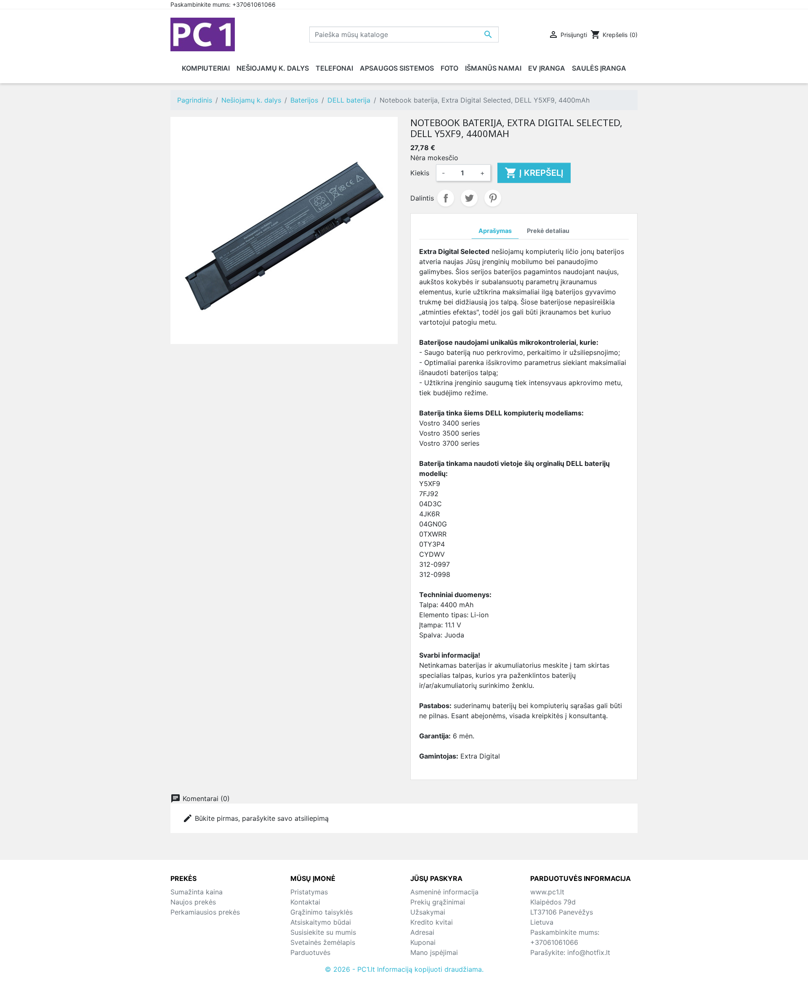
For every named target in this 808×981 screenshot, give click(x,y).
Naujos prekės (193, 902)
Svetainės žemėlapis (322, 942)
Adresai (422, 932)
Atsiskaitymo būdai (320, 922)
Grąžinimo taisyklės (321, 912)
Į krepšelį (534, 173)
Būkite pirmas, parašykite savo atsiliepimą (256, 818)
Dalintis (445, 198)
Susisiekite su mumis (323, 932)
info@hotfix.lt (588, 952)
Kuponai (423, 942)
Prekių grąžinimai (437, 902)
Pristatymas (309, 892)
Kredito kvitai (431, 922)
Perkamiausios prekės (205, 912)
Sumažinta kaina (196, 892)
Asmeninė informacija (444, 892)
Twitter (469, 198)
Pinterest (492, 198)
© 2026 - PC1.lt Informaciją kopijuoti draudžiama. (404, 969)
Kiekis (419, 173)
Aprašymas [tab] (495, 230)
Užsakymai (427, 912)
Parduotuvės (310, 952)
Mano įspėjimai (434, 952)
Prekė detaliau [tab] (548, 230)
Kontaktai (305, 902)
